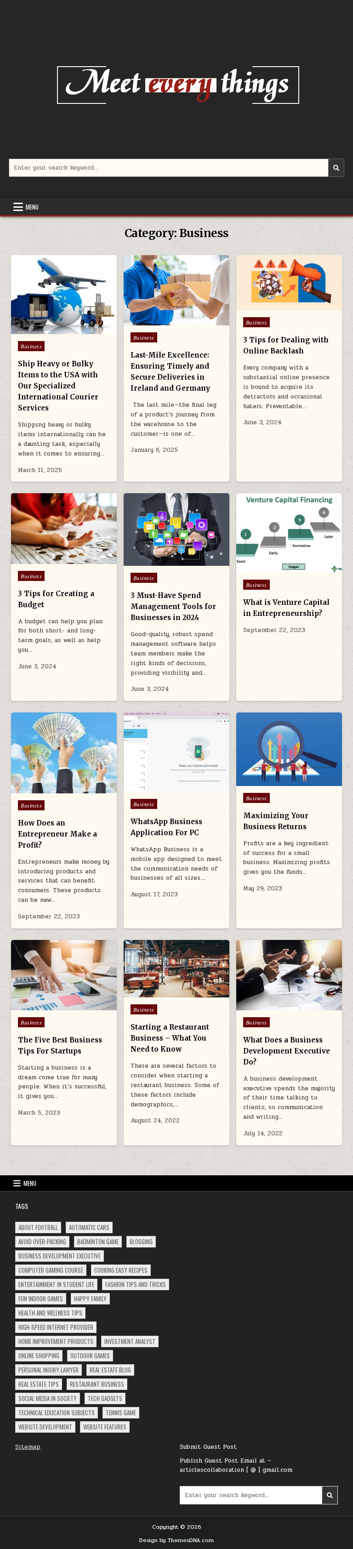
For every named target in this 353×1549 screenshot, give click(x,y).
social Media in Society (47, 1398)
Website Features (104, 1426)
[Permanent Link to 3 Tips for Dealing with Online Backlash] (289, 282)
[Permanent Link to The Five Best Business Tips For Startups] (64, 975)
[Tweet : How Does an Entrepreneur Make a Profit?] (44, 788)
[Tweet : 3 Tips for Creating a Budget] (44, 559)
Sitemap (27, 1447)
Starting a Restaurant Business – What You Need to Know (170, 1038)
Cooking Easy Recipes (121, 1270)
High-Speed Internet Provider (55, 1327)
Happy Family (90, 1298)
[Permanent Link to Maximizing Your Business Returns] (289, 749)
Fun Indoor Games (40, 1298)
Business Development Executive (59, 1255)
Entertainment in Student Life (56, 1284)
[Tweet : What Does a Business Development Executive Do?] (269, 1005)
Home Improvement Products (55, 1341)
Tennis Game (121, 1412)
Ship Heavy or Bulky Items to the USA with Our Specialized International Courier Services (58, 385)
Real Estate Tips (38, 1384)
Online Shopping (38, 1355)
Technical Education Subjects (56, 1412)
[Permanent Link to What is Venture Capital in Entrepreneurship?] (289, 533)
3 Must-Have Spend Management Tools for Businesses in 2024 (173, 606)
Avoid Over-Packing (42, 1241)
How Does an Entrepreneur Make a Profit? (57, 834)
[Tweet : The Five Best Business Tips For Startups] (44, 1005)
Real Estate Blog (110, 1369)
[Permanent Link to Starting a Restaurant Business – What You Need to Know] (176, 969)
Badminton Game (98, 1241)
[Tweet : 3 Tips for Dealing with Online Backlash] (269, 305)
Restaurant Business (97, 1384)
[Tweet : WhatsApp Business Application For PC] (157, 787)
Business (31, 346)
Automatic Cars (89, 1227)
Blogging (141, 1241)
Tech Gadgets (105, 1398)
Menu (32, 206)
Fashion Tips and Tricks (135, 1284)
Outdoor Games (90, 1355)
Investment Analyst (129, 1341)
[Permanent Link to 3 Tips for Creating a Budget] (64, 528)
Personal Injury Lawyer (48, 1369)
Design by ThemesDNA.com (176, 1540)
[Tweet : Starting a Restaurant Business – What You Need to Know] (157, 992)
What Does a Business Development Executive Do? (286, 1051)
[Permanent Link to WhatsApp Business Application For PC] (176, 752)
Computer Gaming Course (50, 1270)
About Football (38, 1227)
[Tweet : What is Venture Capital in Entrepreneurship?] (269, 568)
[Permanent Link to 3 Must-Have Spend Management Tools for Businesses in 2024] (176, 529)
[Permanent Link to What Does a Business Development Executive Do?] (289, 975)
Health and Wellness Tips (50, 1312)
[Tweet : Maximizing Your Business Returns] (269, 781)
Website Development (45, 1426)
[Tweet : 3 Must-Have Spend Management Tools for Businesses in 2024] (157, 561)
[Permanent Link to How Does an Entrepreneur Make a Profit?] (64, 752)
